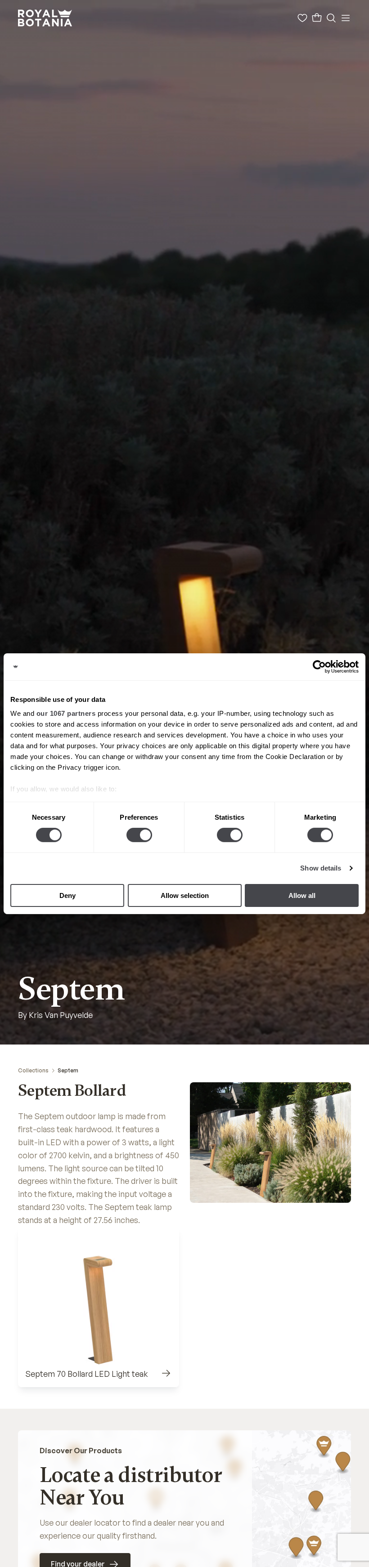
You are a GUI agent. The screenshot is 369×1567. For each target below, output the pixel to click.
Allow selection (185, 895)
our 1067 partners (66, 713)
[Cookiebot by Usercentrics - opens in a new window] (319, 666)
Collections (33, 1070)
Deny (67, 895)
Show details (320, 868)
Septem (68, 1070)
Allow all (301, 895)
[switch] (139, 835)
